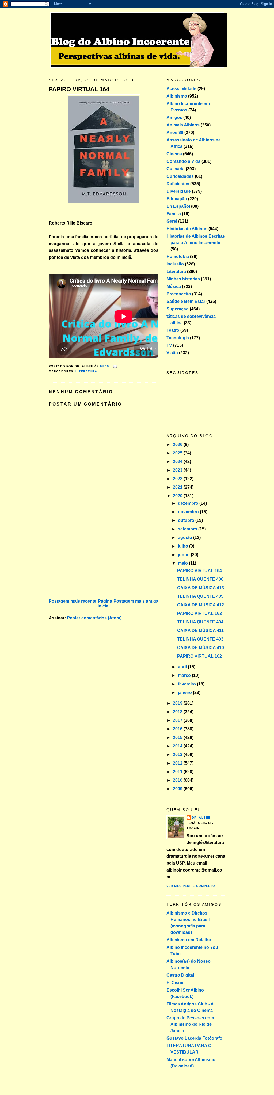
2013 (178, 754)
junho (184, 554)
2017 (178, 720)
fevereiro (187, 684)
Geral (171, 221)
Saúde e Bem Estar (185, 301)
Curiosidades (180, 176)
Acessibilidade (181, 88)
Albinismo (176, 96)
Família (173, 213)
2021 (178, 487)
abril (183, 667)
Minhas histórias (183, 279)
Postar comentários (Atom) (94, 618)
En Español (178, 206)
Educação (176, 198)
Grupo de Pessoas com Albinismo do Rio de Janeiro (190, 1024)
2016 (178, 729)
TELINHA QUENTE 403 (200, 639)
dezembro (188, 503)
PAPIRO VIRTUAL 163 (199, 613)
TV (169, 345)
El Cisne (174, 982)
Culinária (175, 169)
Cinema (174, 154)
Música (173, 286)
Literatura (86, 371)
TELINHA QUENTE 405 (200, 596)
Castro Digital (180, 975)
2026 (178, 444)
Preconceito (178, 294)
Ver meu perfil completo (190, 886)
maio (183, 563)
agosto (185, 537)
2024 (178, 461)
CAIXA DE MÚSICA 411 (200, 630)
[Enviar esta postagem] (114, 366)
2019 (178, 703)
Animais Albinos (183, 125)
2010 (178, 780)
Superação (177, 309)
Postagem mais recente (72, 601)
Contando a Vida (183, 161)
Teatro (172, 330)
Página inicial (105, 603)
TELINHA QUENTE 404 (200, 622)
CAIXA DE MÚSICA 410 (200, 647)
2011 (178, 771)
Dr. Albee (201, 817)
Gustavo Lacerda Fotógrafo (194, 1038)
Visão (172, 352)
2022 (178, 478)
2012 (178, 763)
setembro (188, 529)
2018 (178, 712)
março (185, 675)
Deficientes (177, 184)
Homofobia (177, 256)
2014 (178, 746)
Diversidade (178, 191)
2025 (178, 453)
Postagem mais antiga (135, 601)
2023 (178, 470)
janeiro (185, 692)
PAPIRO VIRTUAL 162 (199, 656)
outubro (186, 520)
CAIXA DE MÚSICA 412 (200, 605)
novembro (189, 512)
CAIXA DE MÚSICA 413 (200, 587)
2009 (178, 788)
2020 (178, 495)
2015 (178, 737)
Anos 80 (174, 132)
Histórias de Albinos (186, 228)
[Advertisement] (89, 560)
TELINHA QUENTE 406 (200, 579)
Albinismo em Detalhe (188, 940)
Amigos (174, 117)
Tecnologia (177, 338)
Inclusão (175, 264)
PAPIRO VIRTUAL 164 (79, 89)
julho (183, 546)
